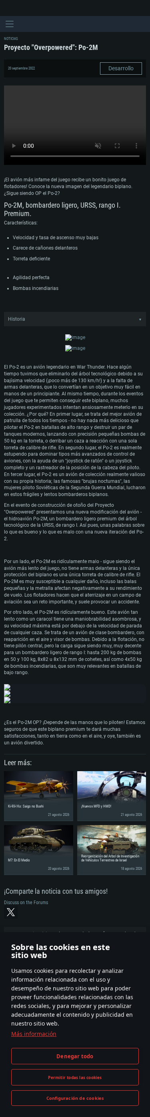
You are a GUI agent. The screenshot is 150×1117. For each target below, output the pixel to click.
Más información (33, 1034)
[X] (11, 912)
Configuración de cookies (75, 1098)
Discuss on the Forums (26, 902)
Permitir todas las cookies (75, 1077)
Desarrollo (121, 68)
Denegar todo (74, 1056)
